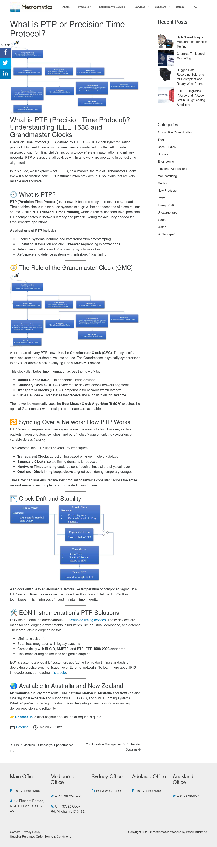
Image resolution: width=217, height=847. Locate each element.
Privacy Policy (30, 831)
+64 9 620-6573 (189, 796)
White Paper (166, 234)
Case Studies (167, 146)
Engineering (166, 161)
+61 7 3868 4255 (149, 790)
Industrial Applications (172, 168)
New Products (167, 190)
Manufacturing (167, 175)
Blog (161, 139)
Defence (22, 726)
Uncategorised (167, 212)
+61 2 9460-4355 (108, 790)
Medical (163, 183)
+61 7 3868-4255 (27, 790)
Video (162, 219)
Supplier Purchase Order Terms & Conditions (40, 836)
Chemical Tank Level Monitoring (191, 55)
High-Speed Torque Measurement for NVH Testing (192, 41)
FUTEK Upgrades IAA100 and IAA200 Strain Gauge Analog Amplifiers (191, 97)
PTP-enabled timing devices (84, 619)
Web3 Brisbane (196, 831)
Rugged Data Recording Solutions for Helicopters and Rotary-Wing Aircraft (190, 76)
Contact (15, 831)
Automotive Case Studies (175, 132)
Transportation (167, 205)
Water (162, 227)
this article (58, 672)
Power (162, 198)
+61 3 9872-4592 (68, 796)
